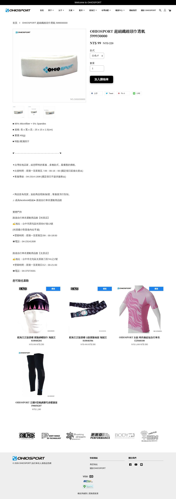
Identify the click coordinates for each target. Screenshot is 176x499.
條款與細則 (82, 493)
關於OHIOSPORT (98, 468)
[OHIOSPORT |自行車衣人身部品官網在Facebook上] (130, 466)
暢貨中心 (119, 10)
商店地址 (94, 464)
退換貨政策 (93, 493)
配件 (81, 10)
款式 (92, 50)
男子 (50, 10)
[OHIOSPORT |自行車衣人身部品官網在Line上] (141, 466)
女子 (60, 10)
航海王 (92, 10)
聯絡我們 (133, 10)
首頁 (42, 10)
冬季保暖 (105, 10)
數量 (92, 63)
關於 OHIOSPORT (148, 10)
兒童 (71, 10)
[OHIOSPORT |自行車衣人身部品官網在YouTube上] (136, 466)
